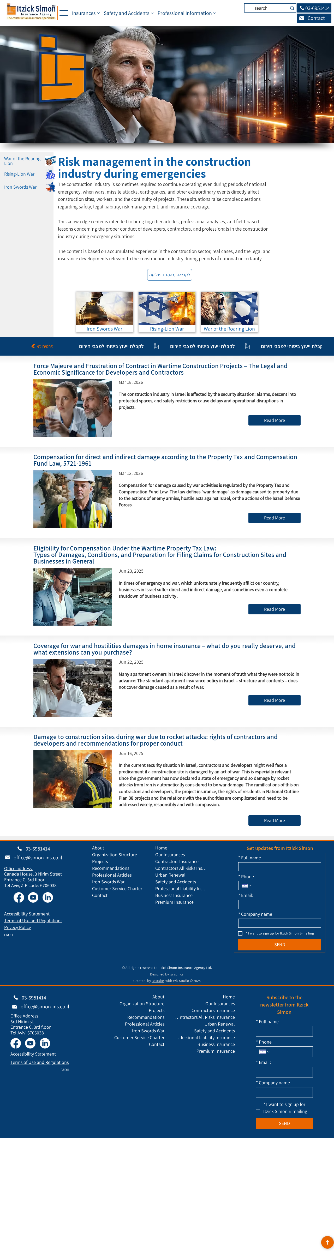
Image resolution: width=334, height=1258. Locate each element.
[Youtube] (33, 897)
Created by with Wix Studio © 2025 (167, 980)
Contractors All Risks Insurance (181, 868)
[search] (292, 8)
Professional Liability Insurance (181, 888)
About (98, 848)
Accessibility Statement (27, 914)
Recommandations (110, 868)
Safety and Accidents (175, 882)
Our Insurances (170, 855)
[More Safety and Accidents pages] (152, 13)
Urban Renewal (170, 875)
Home (161, 848)
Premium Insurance (174, 902)
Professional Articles (112, 875)
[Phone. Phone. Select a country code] (247, 886)
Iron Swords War (108, 882)
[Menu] (64, 13)
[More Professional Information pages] (214, 13)
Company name (255, 914)
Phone (246, 876)
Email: (245, 895)
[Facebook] (19, 897)
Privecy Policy (17, 927)
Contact (100, 895)
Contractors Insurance (177, 861)
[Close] (327, 1242)
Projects (100, 861)
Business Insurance (174, 895)
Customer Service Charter (117, 888)
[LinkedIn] (48, 897)
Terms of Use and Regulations (33, 921)
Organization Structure (114, 855)
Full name (249, 857)
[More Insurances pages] (98, 13)
